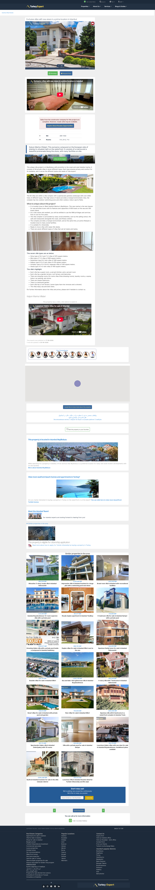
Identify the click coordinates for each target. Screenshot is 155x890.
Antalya (63, 840)
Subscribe (89, 798)
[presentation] (27, 44)
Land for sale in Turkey (33, 858)
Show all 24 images (60, 159)
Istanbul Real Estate (7, 12)
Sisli (97, 871)
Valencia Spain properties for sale (37, 860)
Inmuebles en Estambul (33, 877)
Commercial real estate (33, 846)
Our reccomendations (33, 852)
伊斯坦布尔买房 (31, 864)
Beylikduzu (99, 851)
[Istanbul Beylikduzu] (77, 451)
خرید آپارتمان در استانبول (33, 869)
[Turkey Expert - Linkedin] (58, 886)
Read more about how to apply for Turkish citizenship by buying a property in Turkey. (61, 545)
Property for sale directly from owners (38, 873)
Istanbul (63, 836)
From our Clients (101, 844)
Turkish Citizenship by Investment (37, 844)
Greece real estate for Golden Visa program (40, 862)
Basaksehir (99, 859)
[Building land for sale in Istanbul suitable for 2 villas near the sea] (54, 810)
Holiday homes (31, 850)
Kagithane (99, 853)
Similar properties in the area (38, 523)
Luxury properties (32, 848)
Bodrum (63, 844)
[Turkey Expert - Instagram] (47, 886)
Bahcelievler (100, 873)
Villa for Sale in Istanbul (33, 838)
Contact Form (100, 842)
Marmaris (64, 860)
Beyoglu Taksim (101, 863)
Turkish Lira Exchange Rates (105, 846)
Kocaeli (63, 854)
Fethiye (63, 856)
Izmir (62, 842)
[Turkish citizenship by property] (77, 533)
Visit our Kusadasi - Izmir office (106, 840)
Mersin (63, 848)
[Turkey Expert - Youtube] (43, 886)
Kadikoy (98, 869)
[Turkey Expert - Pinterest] (55, 886)
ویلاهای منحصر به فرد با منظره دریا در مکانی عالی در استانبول (78, 415)
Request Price (67, 73)
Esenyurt (99, 867)
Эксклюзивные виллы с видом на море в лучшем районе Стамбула (77, 419)
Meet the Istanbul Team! (38, 511)
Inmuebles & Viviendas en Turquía (37, 875)
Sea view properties (32, 856)
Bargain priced (31, 842)
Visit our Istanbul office (103, 838)
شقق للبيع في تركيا (31, 871)
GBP (121, 2)
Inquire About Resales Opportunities (60, 126)
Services (107, 6)
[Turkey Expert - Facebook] (51, 886)
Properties (85, 6)
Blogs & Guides (120, 6)
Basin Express (100, 861)
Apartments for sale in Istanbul (36, 836)
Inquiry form (100, 836)
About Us (96, 6)
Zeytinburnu (100, 857)
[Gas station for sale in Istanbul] (103, 810)
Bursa (63, 850)
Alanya (63, 846)
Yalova (63, 858)
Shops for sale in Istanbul (34, 840)
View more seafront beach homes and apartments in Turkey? (54, 477)
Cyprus (63, 852)
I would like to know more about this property (77, 407)
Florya (98, 855)
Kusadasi (64, 838)
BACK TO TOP (119, 828)
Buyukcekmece (101, 865)
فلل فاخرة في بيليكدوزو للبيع (77, 417)
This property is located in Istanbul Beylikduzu (47, 439)
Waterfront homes (32, 854)
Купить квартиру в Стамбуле (35, 867)
